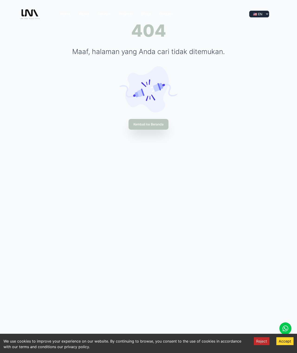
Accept (285, 341)
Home (65, 14)
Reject (261, 341)
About (84, 14)
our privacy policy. (73, 346)
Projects (126, 14)
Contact (166, 14)
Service (103, 14)
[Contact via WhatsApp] (285, 328)
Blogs (146, 14)
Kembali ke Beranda (148, 124)
